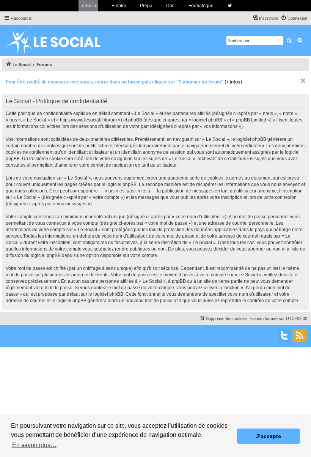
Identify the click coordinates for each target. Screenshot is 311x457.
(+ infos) (233, 82)
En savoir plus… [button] (34, 445)
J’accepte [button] (268, 436)
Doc (170, 5)
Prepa (146, 5)
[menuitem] (294, 18)
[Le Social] (59, 40)
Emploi (119, 5)
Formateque (201, 5)
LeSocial (88, 5)
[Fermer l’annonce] (303, 81)
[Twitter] (284, 335)
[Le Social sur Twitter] (229, 5)
